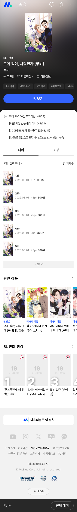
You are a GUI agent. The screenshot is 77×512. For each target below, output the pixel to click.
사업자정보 (49, 453)
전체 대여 (62, 505)
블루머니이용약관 (17, 453)
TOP (40, 491)
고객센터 (35, 453)
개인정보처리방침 (40, 448)
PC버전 (62, 453)
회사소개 (10, 448)
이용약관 (22, 448)
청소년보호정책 (61, 448)
